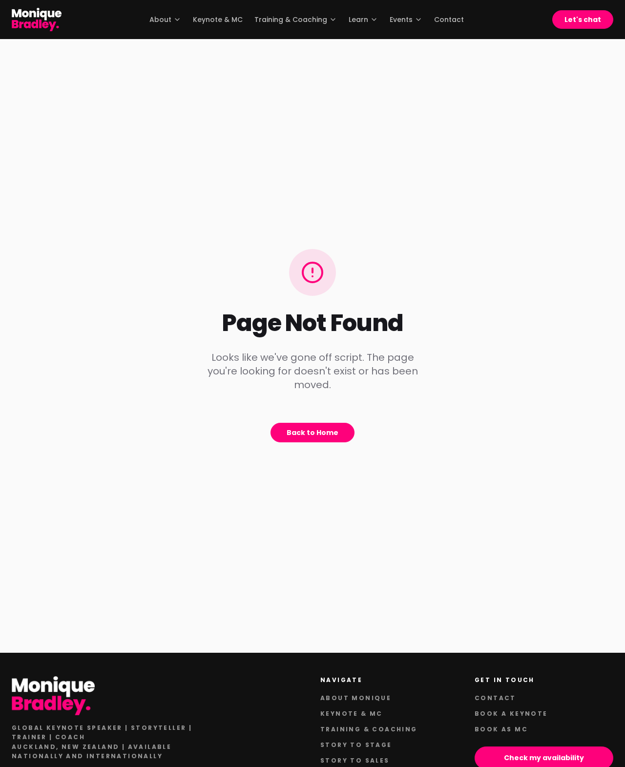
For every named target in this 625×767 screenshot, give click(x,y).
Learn (358, 19)
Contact (449, 19)
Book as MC (501, 729)
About (160, 19)
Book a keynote (511, 713)
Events (401, 19)
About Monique (355, 698)
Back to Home (312, 432)
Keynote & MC (218, 19)
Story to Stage (356, 745)
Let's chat (582, 19)
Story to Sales (355, 760)
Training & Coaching (290, 19)
